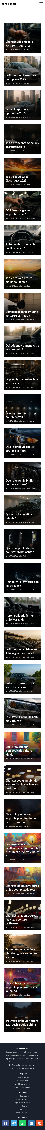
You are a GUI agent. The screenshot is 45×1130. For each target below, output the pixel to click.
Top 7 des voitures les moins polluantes (19, 279)
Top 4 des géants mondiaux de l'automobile (22, 144)
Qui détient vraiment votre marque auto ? (22, 347)
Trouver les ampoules (22, 1087)
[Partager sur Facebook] (5, 1123)
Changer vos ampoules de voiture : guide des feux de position (22, 784)
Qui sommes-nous (22, 1102)
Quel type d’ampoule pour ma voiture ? (22, 718)
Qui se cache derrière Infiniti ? (19, 516)
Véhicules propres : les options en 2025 (19, 111)
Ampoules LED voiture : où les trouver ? (22, 583)
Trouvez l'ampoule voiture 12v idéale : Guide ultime (22, 1022)
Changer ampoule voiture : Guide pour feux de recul (22, 887)
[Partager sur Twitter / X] (13, 1123)
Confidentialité (22, 1099)
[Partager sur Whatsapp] (22, 1123)
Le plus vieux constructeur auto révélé (22, 381)
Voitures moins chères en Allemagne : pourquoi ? (21, 651)
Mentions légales (22, 1096)
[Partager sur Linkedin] (31, 1123)
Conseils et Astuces (22, 1077)
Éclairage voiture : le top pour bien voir (21, 415)
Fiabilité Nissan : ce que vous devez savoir (20, 685)
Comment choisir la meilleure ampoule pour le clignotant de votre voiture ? (22, 849)
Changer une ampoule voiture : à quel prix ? (19, 43)
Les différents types (22, 1084)
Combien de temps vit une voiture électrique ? (22, 313)
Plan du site (22, 1106)
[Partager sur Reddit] (39, 1123)
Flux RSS (22, 1109)
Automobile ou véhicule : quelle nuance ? (21, 246)
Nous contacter (22, 1112)
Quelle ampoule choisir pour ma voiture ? (20, 448)
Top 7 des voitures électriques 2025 (17, 178)
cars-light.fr (9, 3)
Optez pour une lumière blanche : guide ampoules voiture (21, 953)
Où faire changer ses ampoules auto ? (18, 212)
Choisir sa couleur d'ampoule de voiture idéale (19, 750)
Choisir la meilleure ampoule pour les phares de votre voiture (21, 818)
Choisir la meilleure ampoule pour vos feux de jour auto (22, 986)
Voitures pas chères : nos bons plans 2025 (21, 77)
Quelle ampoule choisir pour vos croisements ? (20, 550)
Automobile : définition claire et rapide (20, 617)
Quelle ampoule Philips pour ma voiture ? (20, 482)
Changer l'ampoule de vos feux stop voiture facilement (22, 919)
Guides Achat (22, 1080)
